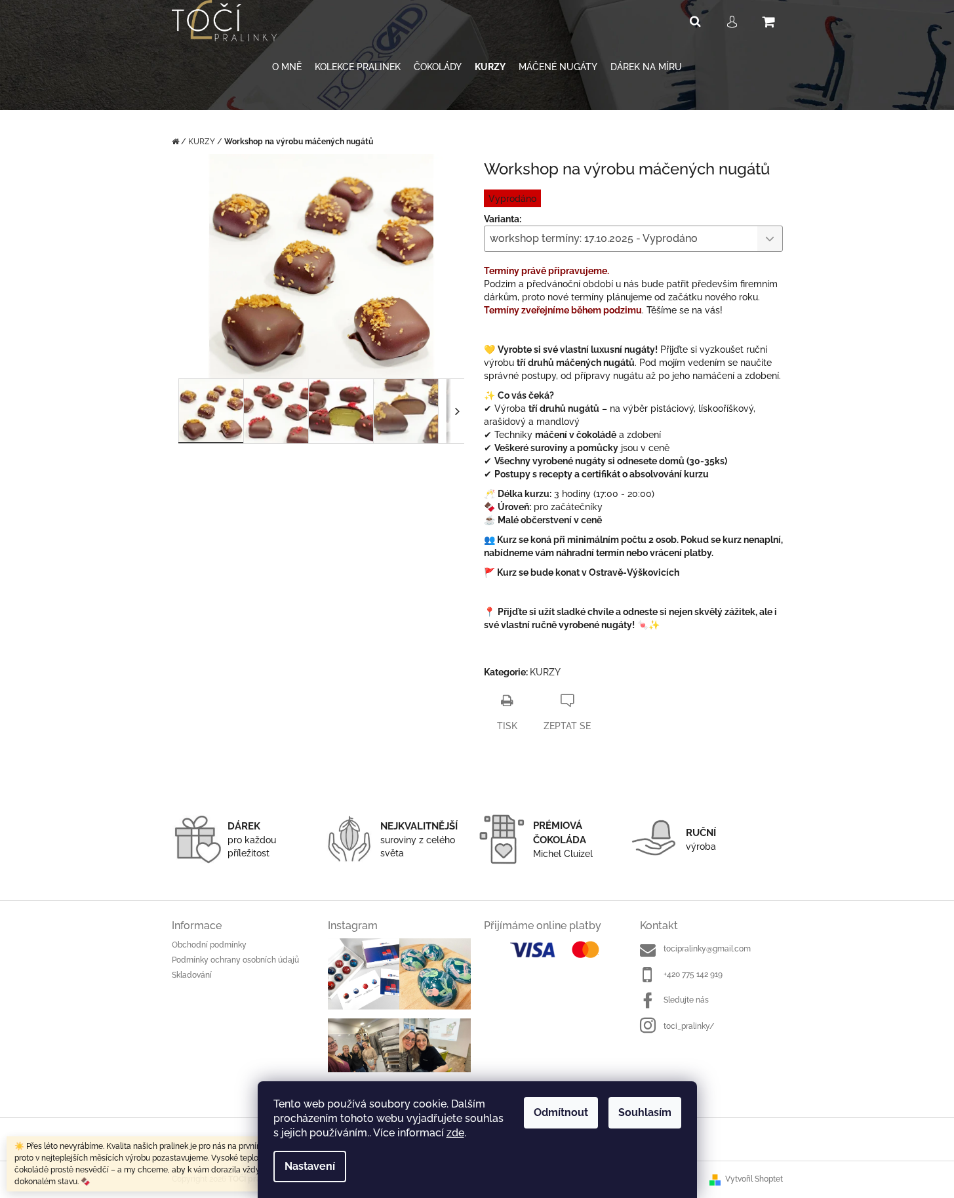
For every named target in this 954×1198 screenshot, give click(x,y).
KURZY (545, 672)
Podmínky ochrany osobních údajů (235, 960)
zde (455, 1133)
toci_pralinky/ (689, 1026)
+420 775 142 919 (693, 974)
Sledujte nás (686, 1000)
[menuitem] (287, 67)
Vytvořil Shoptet (754, 1179)
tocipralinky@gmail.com (707, 948)
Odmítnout (561, 1112)
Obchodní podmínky (209, 944)
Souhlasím (644, 1112)
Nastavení (310, 1166)
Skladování (192, 975)
